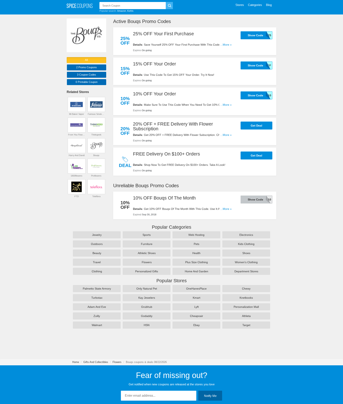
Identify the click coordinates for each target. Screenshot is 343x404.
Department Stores (246, 271)
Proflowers (96, 176)
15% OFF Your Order (154, 63)
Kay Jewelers (146, 297)
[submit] (169, 5)
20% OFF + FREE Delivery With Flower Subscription (173, 126)
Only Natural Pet (146, 288)
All (86, 60)
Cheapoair (196, 316)
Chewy (246, 288)
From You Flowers (76, 134)
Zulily (96, 316)
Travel (97, 262)
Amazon (121, 11)
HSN (146, 325)
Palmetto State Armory (97, 288)
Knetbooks (246, 297)
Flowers (147, 262)
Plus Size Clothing (196, 262)
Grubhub (146, 306)
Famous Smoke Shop (96, 114)
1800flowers (76, 176)
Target (246, 325)
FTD (76, 196)
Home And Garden (196, 271)
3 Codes (86, 74)
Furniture (146, 244)
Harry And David (77, 155)
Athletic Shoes (147, 253)
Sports (147, 234)
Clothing (97, 271)
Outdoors (97, 244)
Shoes (246, 253)
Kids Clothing (246, 244)
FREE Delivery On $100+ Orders (166, 154)
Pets (196, 244)
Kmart (196, 297)
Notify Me (210, 395)
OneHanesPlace (196, 288)
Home (75, 362)
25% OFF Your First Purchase (163, 33)
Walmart (97, 325)
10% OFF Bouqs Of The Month (164, 198)
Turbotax (96, 297)
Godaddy (146, 316)
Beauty (96, 253)
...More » (226, 44)
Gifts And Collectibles (95, 362)
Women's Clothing (246, 262)
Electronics (246, 234)
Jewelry (97, 234)
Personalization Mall (246, 306)
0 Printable (86, 82)
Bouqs (96, 155)
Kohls (130, 11)
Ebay (196, 325)
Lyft (196, 306)
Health (196, 253)
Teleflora (96, 196)
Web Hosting (196, 234)
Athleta (246, 316)
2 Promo (86, 67)
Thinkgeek (96, 134)
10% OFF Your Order (154, 93)
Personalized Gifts (146, 271)
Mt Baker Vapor (76, 114)
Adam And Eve (97, 306)
